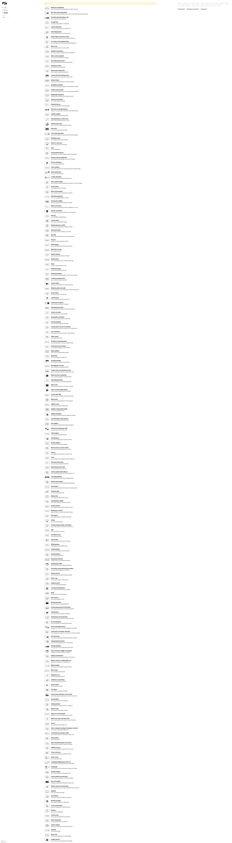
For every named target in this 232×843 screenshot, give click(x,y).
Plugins (197, 5)
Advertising (179, 3)
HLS (212, 3)
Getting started (181, 9)
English (4, 17)
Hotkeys (216, 3)
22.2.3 (2, 840)
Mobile (183, 5)
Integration (221, 3)
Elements (207, 3)
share (215, 5)
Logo (179, 5)
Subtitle (219, 5)
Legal (226, 3)
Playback (188, 5)
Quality (210, 5)
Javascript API (204, 9)
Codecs (198, 3)
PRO (206, 5)
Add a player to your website (192, 9)
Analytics (185, 3)
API (189, 3)
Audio (193, 3)
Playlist (193, 5)
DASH (202, 3)
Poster (202, 5)
